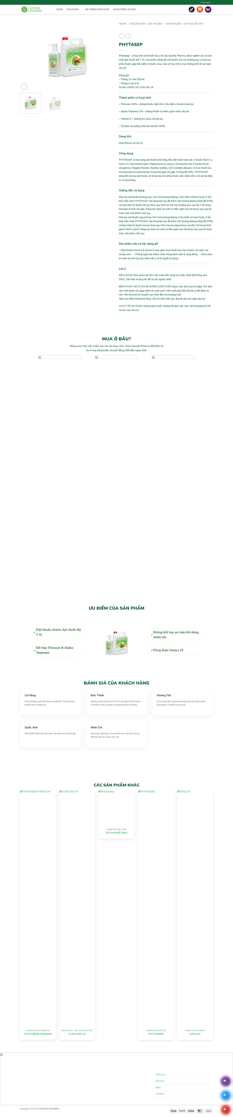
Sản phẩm (72, 9)
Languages (206, 2)
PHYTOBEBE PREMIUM (38, 1034)
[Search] (195, 2)
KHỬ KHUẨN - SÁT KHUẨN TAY (184, 23)
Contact (160, 1093)
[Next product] (121, 36)
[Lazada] (208, 9)
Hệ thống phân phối (97, 9)
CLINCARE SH (77, 1034)
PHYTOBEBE (155, 1034)
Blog (158, 1087)
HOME (59, 9)
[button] (24, 87)
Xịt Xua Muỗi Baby (116, 832)
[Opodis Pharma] (36, 9)
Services (160, 1080)
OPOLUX (195, 1034)
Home (122, 23)
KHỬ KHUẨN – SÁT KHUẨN (146, 23)
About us (160, 1074)
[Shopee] (200, 9)
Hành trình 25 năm (124, 9)
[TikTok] (191, 9)
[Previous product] (127, 36)
